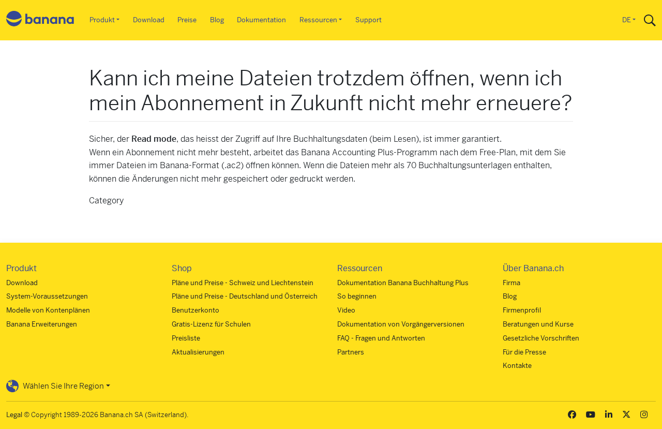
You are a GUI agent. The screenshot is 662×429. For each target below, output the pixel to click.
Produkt (102, 20)
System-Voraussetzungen (47, 296)
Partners (350, 352)
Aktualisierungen (198, 352)
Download (148, 20)
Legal (14, 414)
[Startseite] (40, 20)
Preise (187, 20)
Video (346, 310)
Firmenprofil (522, 310)
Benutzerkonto (195, 310)
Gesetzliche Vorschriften (541, 338)
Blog (217, 20)
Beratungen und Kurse (538, 324)
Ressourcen (318, 20)
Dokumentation (261, 20)
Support (368, 20)
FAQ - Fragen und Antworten (381, 338)
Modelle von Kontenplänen (48, 310)
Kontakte (517, 365)
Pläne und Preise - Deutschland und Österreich (245, 296)
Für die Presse (524, 352)
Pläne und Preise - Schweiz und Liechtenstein (242, 282)
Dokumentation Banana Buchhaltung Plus (403, 282)
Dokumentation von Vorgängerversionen (400, 324)
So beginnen (357, 296)
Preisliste (186, 338)
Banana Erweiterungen (41, 324)
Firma (511, 282)
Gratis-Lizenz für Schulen (211, 324)
